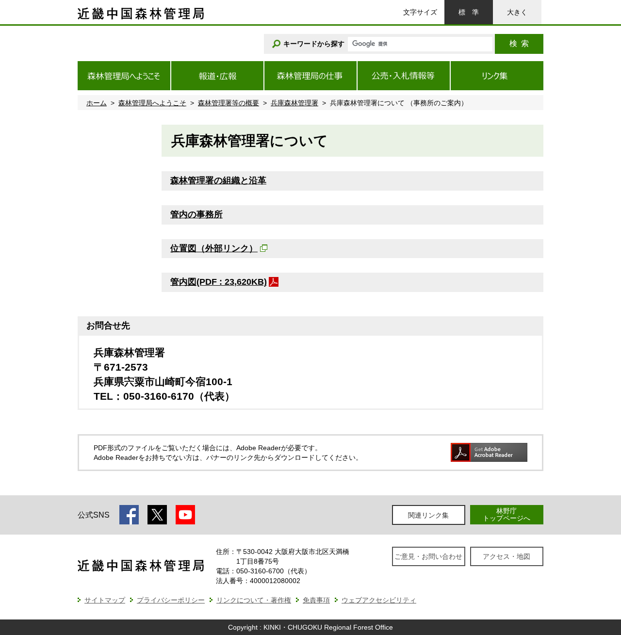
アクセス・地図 (506, 556)
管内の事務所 (196, 214)
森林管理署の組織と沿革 (218, 180)
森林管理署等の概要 (228, 103)
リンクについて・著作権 (253, 600)
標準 (468, 12)
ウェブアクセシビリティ (379, 600)
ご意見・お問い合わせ (428, 556)
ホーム (96, 103)
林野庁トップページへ (506, 514)
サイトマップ (104, 600)
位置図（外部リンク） (214, 248)
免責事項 (316, 600)
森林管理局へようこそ (152, 103)
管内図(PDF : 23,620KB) (218, 282)
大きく (517, 12)
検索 (519, 43)
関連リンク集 (428, 515)
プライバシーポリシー (171, 600)
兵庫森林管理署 (294, 103)
